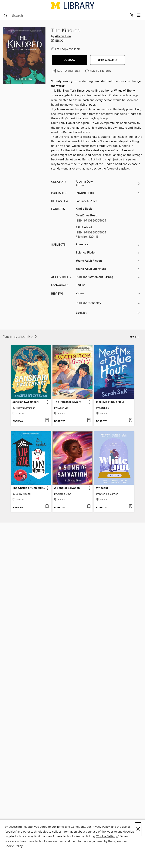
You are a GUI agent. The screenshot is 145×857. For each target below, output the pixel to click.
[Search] (5, 15)
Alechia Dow (63, 36)
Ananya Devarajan (25, 407)
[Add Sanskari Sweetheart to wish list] (47, 420)
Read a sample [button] (107, 60)
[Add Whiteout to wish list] (130, 506)
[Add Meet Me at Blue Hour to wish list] (130, 420)
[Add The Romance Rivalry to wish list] (88, 420)
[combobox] (65, 15)
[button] (69, 60)
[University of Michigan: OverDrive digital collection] (72, 5)
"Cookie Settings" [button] (107, 836)
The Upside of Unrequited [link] (28, 488)
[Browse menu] (138, 15)
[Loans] (130, 16)
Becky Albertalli (24, 493)
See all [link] (134, 337)
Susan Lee (63, 407)
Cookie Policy (13, 846)
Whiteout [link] (102, 488)
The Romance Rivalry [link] (67, 402)
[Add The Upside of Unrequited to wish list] (47, 506)
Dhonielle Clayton (108, 493)
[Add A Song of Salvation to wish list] (88, 506)
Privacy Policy (101, 827)
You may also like (18, 336)
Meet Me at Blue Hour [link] (110, 402)
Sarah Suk (104, 407)
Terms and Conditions (71, 827)
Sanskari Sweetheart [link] (25, 402)
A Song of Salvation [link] (67, 488)
